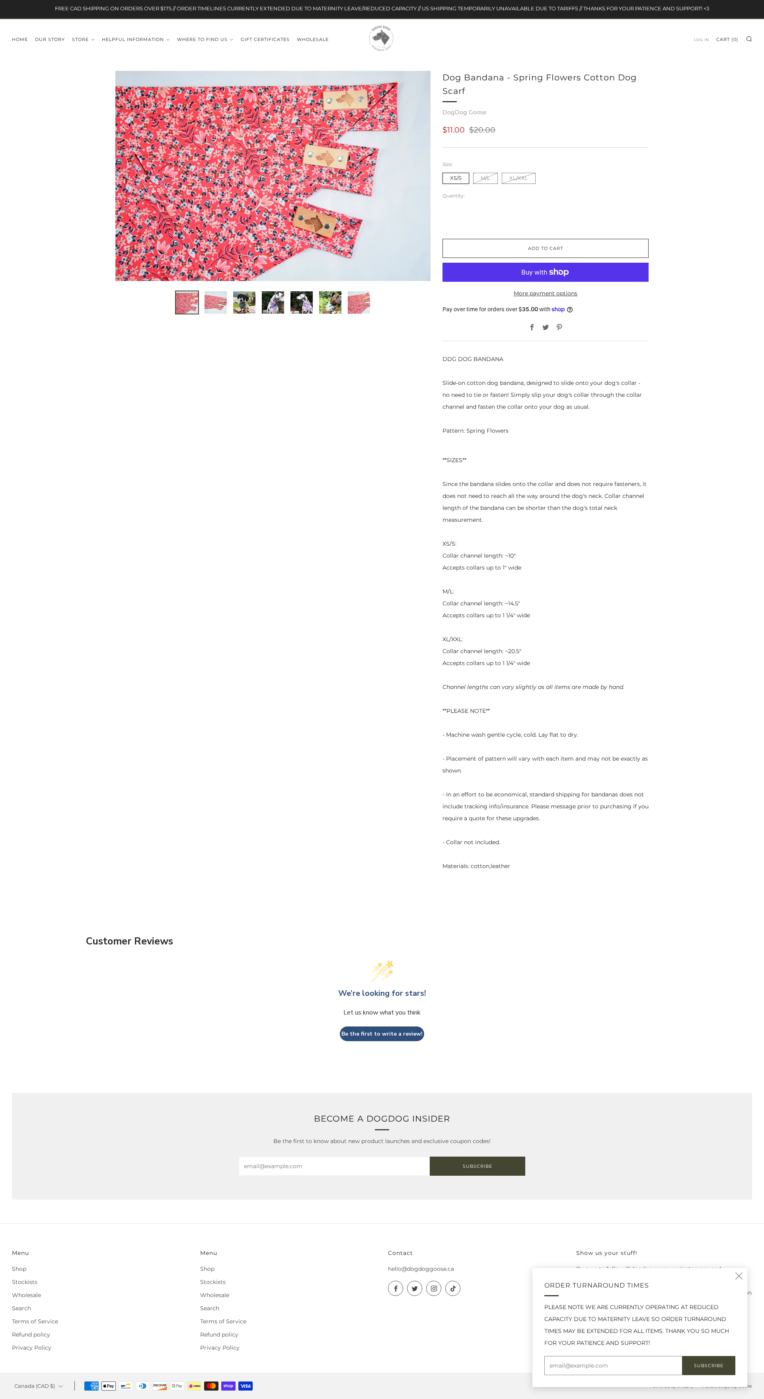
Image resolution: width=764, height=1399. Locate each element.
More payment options (545, 293)
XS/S (456, 178)
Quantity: (453, 195)
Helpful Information (133, 39)
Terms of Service (35, 1321)
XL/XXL (518, 178)
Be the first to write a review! (382, 1034)
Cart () (727, 39)
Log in (701, 39)
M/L (485, 178)
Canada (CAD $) (34, 1386)
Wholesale (313, 39)
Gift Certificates (265, 39)
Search (21, 1308)
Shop (19, 1268)
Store (80, 39)
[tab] (187, 302)
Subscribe (477, 1166)
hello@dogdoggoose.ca (421, 1268)
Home (20, 39)
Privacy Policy (31, 1347)
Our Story (50, 39)
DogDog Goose (464, 112)
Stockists (24, 1282)
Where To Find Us (202, 39)
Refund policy (31, 1334)
